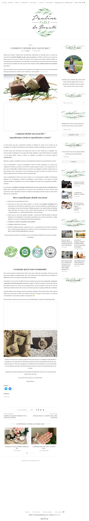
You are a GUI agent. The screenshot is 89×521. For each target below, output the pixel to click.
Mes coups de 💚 (80, 2)
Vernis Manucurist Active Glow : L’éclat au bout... (44, 447)
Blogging (33, 2)
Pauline (28, 51)
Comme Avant (44, 71)
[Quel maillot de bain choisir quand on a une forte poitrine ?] (79, 255)
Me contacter (36, 512)
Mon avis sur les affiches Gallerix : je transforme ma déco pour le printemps (67, 242)
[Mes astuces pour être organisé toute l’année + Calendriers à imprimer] (67, 205)
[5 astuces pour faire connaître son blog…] (67, 184)
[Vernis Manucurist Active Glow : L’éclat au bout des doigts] (43, 436)
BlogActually (56, 515)
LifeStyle (24, 2)
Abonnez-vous (73, 135)
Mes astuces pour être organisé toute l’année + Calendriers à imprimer (79, 206)
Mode (17, 2)
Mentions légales (47, 512)
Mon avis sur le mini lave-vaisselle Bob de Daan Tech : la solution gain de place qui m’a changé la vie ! (67, 265)
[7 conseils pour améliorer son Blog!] (67, 195)
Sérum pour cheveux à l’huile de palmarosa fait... (17, 447)
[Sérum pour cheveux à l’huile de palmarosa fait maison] (17, 436)
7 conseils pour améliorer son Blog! (79, 193)
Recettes (49, 2)
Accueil (4, 2)
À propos (27, 512)
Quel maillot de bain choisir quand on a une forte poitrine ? (79, 262)
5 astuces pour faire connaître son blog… (79, 183)
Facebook (73, 280)
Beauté (10, 2)
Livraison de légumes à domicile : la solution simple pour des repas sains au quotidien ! (79, 243)
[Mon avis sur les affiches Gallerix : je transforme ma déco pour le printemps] (67, 234)
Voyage (41, 2)
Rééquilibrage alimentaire (63, 2)
